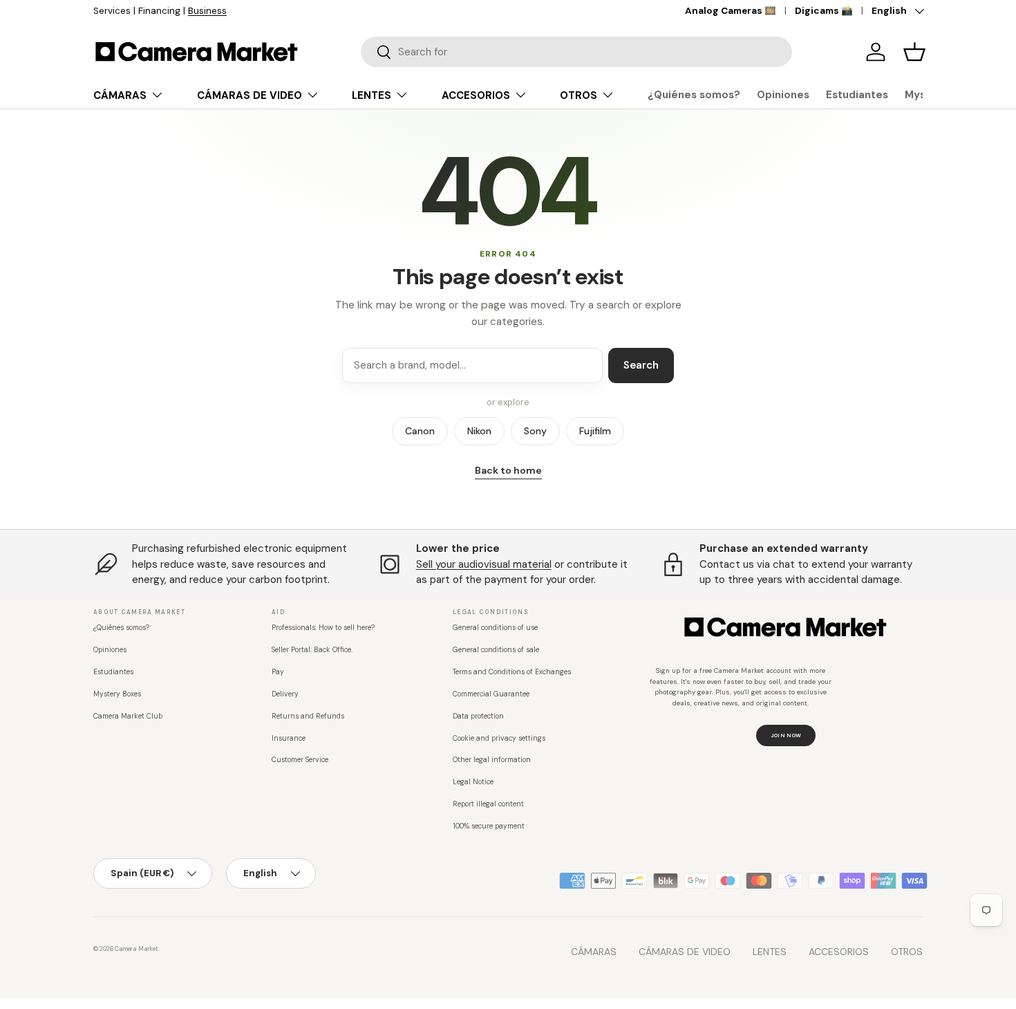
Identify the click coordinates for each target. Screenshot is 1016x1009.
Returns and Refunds (308, 716)
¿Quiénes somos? (694, 95)
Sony (535, 431)
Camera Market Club (127, 716)
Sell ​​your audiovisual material (484, 564)
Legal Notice (473, 781)
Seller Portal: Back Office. (312, 649)
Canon (420, 431)
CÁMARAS (120, 95)
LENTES (371, 95)
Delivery (285, 693)
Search (641, 365)
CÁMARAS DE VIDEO (249, 95)
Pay (278, 671)
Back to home (508, 470)
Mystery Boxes (117, 693)
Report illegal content (488, 803)
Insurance (288, 738)
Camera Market (136, 949)
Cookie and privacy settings (499, 738)
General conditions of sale (496, 649)
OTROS (578, 95)
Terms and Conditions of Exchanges (512, 671)
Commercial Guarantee (491, 693)
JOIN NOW (786, 735)
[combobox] (576, 52)
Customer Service (300, 759)
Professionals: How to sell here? (323, 627)
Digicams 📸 (824, 11)
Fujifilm (595, 431)
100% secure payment (489, 826)
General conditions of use (495, 627)
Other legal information (492, 759)
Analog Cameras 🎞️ (730, 11)
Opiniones (783, 95)
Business (207, 11)
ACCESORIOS (476, 95)
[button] (914, 52)
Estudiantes (857, 95)
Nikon (479, 431)
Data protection (478, 716)
